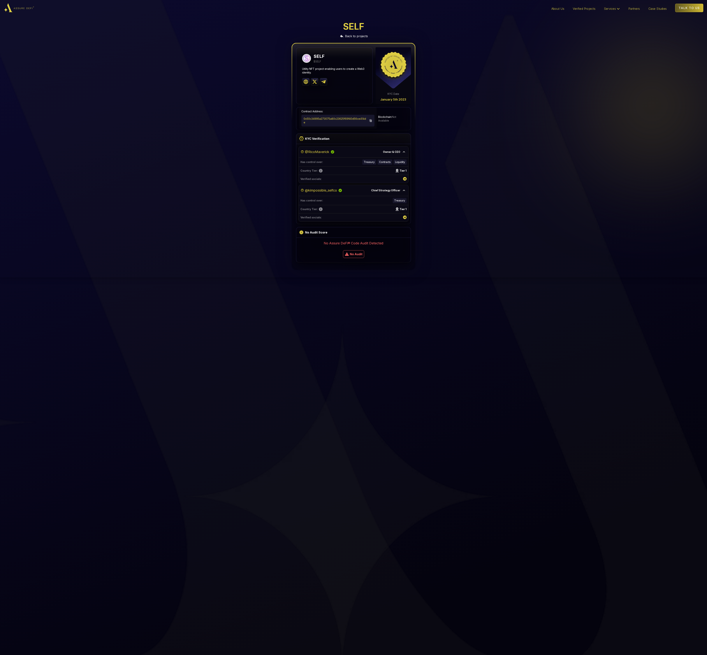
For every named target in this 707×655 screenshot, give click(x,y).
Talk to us (689, 8)
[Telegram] (405, 179)
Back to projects (356, 36)
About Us (557, 8)
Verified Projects (584, 8)
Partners (634, 8)
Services (610, 8)
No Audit (356, 254)
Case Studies (657, 8)
